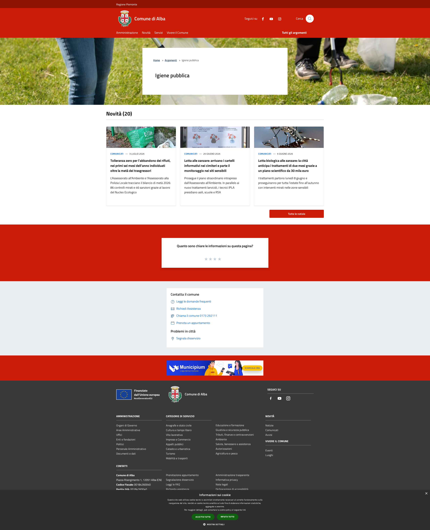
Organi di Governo (126, 425)
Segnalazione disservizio (180, 480)
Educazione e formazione (230, 425)
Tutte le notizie (296, 214)
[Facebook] (261, 18)
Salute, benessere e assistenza (233, 444)
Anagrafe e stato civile (178, 425)
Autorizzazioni (224, 449)
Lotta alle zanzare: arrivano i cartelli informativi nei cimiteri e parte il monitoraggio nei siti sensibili (209, 165)
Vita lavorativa (174, 435)
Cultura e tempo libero (178, 430)
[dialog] (215, 510)
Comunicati (116, 153)
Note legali (222, 484)
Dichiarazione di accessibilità (232, 489)
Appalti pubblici (174, 444)
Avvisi (268, 435)
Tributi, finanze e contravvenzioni (235, 435)
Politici (120, 444)
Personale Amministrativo (131, 449)
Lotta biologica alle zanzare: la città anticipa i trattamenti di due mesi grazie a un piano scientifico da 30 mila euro (287, 165)
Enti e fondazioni (125, 439)
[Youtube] (270, 18)
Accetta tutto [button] (203, 516)
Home (156, 60)
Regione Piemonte (126, 4)
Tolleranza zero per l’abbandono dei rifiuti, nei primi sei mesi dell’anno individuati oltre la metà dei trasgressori (140, 165)
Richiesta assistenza (177, 489)
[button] (215, 524)
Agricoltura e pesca (227, 453)
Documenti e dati (126, 454)
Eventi (269, 450)
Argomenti (171, 60)
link (244, 509)
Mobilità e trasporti (177, 458)
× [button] (426, 493)
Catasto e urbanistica (178, 449)
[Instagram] (278, 18)
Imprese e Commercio (178, 439)
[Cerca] (310, 19)
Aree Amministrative (128, 430)
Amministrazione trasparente (232, 475)
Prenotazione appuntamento (182, 475)
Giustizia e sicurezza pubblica (232, 430)
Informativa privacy (227, 480)
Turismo (170, 454)
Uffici (119, 435)
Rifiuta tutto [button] (227, 516)
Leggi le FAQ (173, 484)
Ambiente (221, 439)
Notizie (269, 425)
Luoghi (269, 455)
